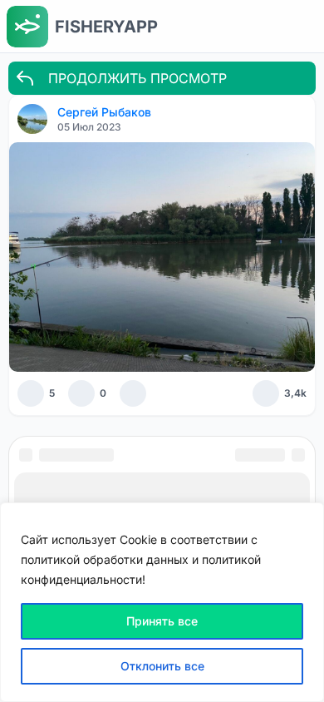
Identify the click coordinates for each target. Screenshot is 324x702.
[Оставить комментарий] (81, 393)
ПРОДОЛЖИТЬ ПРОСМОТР (137, 78)
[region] (162, 602)
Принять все (162, 621)
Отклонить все (162, 666)
